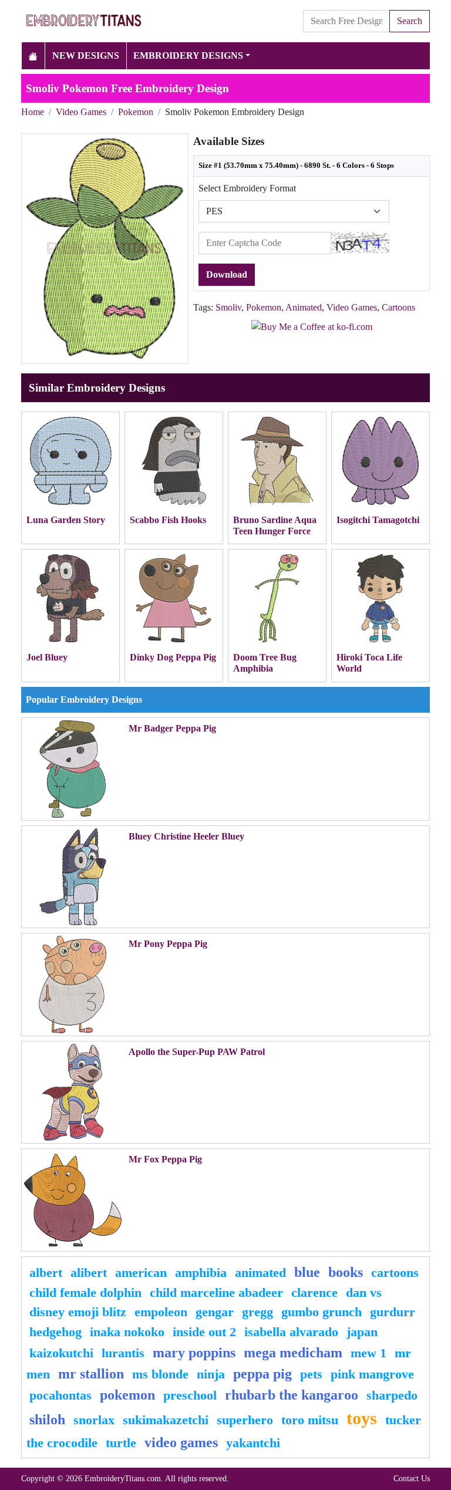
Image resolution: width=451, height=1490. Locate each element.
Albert (45, 1272)
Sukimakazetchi (165, 1420)
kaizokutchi (61, 1353)
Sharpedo (392, 1395)
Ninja (211, 1374)
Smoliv (228, 307)
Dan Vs (364, 1292)
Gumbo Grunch (321, 1311)
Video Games (81, 112)
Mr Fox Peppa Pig (165, 1159)
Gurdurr (392, 1311)
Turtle (121, 1442)
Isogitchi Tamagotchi (377, 520)
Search (409, 21)
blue (307, 1272)
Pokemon (135, 112)
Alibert (88, 1272)
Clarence (314, 1292)
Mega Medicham (293, 1352)
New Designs (85, 55)
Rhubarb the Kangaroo (291, 1395)
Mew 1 (368, 1353)
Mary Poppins (194, 1352)
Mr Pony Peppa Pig (168, 944)
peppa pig (262, 1373)
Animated (303, 307)
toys (361, 1418)
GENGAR (215, 1311)
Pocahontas (60, 1395)
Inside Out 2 (204, 1331)
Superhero (245, 1420)
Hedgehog (55, 1331)
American (141, 1272)
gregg (257, 1311)
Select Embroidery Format (247, 188)
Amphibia (201, 1272)
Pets (311, 1374)
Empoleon (160, 1311)
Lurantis (123, 1353)
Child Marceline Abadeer (216, 1292)
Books (345, 1272)
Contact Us (411, 1478)
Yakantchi (253, 1442)
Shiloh (47, 1419)
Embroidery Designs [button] (188, 55)
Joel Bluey (47, 657)
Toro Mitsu (309, 1420)
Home (32, 112)
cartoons (395, 1272)
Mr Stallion (91, 1373)
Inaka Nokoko (127, 1331)
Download (226, 274)
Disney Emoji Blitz (77, 1311)
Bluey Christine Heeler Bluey (186, 836)
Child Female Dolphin (85, 1292)
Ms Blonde (160, 1374)
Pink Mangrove (372, 1374)
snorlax (94, 1420)
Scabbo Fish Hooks (168, 520)
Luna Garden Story (65, 520)
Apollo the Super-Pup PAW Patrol (197, 1052)
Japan (362, 1331)
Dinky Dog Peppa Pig (173, 657)
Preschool (190, 1395)
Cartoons (398, 307)
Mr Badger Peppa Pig (172, 728)
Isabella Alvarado (291, 1331)
